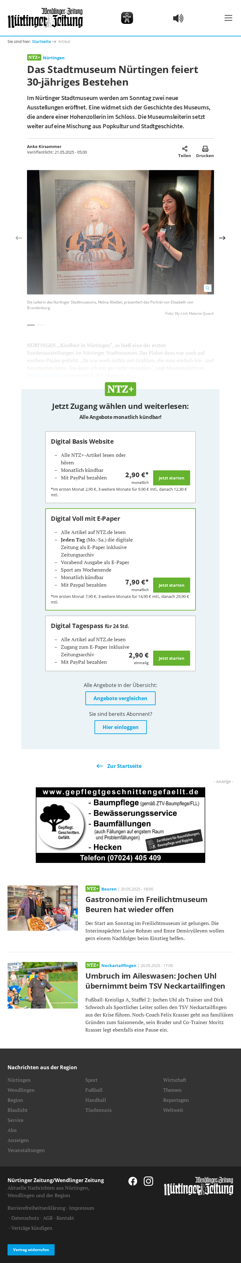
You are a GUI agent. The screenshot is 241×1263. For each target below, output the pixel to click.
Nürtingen (54, 58)
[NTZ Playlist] (178, 17)
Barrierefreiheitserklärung (36, 1207)
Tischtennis (98, 1110)
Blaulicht (18, 1110)
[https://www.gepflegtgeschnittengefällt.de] (120, 824)
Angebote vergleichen (120, 698)
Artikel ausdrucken (205, 149)
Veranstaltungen (26, 1150)
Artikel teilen (184, 149)
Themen (172, 1089)
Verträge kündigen (31, 1227)
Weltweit (173, 1110)
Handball (95, 1100)
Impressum (81, 1207)
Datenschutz (25, 1217)
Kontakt (65, 1217)
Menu (228, 18)
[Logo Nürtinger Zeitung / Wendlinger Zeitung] (45, 18)
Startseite (41, 41)
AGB (48, 1217)
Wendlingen (21, 1089)
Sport (91, 1079)
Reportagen (176, 1100)
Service (16, 1120)
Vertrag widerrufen (31, 1249)
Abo (12, 1130)
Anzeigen (18, 1140)
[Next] (222, 238)
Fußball (94, 1089)
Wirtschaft (174, 1079)
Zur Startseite (124, 766)
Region (15, 1100)
